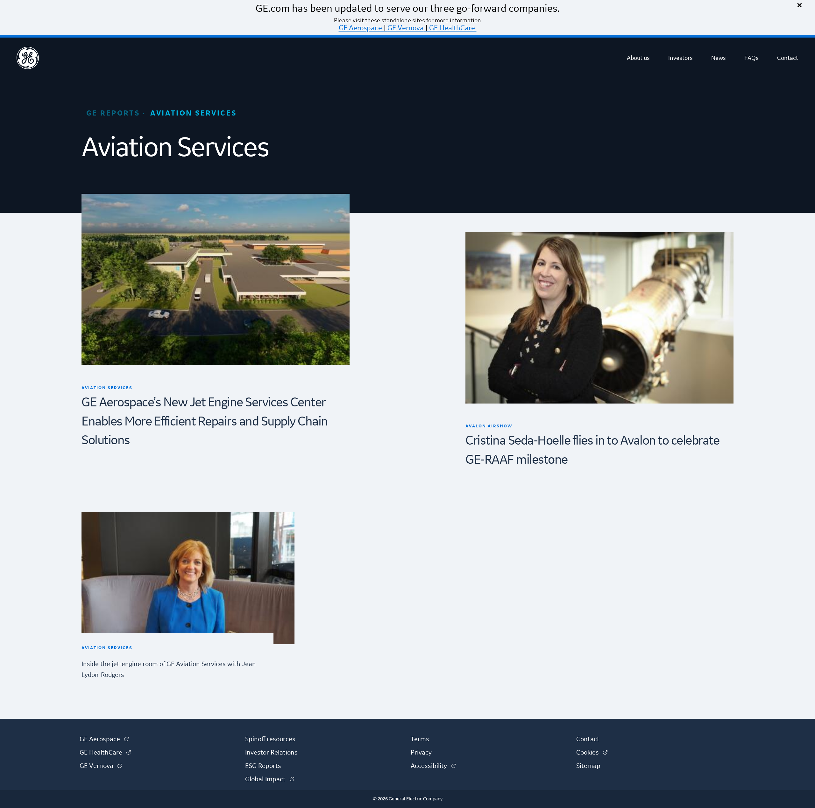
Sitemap (588, 765)
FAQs (751, 58)
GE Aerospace (360, 28)
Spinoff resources (270, 739)
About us (638, 58)
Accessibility (433, 765)
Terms (420, 739)
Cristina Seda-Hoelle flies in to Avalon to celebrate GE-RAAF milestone (592, 450)
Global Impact (269, 779)
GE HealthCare (452, 28)
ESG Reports (263, 765)
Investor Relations (271, 752)
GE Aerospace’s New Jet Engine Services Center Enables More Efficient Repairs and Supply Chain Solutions (205, 421)
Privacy (421, 752)
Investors (680, 58)
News (718, 58)
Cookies (591, 752)
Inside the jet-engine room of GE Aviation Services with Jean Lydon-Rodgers (169, 669)
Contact (787, 58)
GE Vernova (405, 28)
